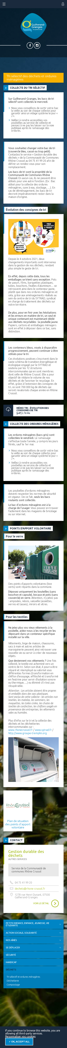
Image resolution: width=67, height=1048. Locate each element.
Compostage (13, 984)
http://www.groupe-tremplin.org (27, 733)
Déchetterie (13, 980)
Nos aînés (11, 940)
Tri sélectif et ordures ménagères (23, 977)
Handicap (11, 962)
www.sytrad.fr (43, 729)
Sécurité (11, 955)
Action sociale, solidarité (21, 932)
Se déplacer (13, 947)
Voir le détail (41, 903)
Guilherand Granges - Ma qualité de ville (34, 26)
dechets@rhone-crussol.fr (30, 888)
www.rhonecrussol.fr (20, 729)
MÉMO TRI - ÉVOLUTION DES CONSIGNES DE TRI (32, 410)
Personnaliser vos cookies (20, 1036)
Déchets (11, 969)
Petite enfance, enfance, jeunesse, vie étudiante (27, 924)
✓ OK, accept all (19, 1041)
